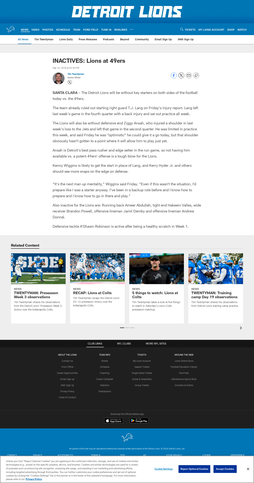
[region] (127, 469)
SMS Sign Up (67, 385)
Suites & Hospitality (142, 379)
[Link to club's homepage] (10, 29)
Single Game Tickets (142, 373)
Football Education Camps (184, 366)
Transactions (104, 391)
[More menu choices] (131, 29)
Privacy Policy (67, 391)
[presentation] (241, 328)
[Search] (181, 29)
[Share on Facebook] (174, 77)
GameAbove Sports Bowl (184, 379)
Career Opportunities (67, 373)
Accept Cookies (225, 468)
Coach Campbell (104, 379)
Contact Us (67, 361)
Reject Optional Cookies (194, 468)
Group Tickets (142, 385)
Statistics (104, 385)
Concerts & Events (184, 385)
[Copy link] (196, 75)
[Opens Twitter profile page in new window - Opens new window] (69, 82)
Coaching (105, 373)
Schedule (104, 366)
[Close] (248, 469)
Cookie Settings (164, 468)
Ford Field (184, 373)
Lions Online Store (184, 361)
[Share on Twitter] (181, 77)
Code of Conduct (67, 397)
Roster (105, 361)
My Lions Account (142, 361)
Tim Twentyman (75, 74)
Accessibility (65, 455)
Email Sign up (67, 379)
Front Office (67, 366)
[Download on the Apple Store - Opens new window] (114, 421)
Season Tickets (141, 366)
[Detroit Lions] (127, 437)
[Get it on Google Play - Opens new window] (139, 422)
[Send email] (189, 77)
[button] (122, 327)
